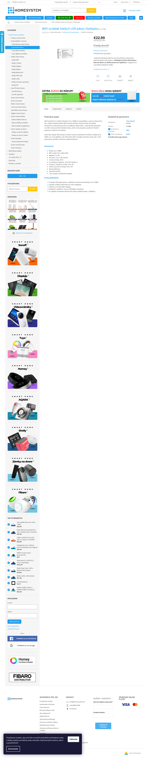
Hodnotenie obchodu (81, 2)
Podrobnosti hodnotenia (70, 32)
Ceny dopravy (44, 707)
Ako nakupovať (45, 713)
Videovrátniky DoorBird (20, 123)
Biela (128, 134)
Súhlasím (73, 739)
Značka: (87, 32)
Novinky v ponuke (15, 163)
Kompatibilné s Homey (19, 41)
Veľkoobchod (44, 716)
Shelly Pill (15, 85)
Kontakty (43, 733)
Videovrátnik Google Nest (20, 126)
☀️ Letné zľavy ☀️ (15, 157)
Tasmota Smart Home (18, 107)
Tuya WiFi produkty (18, 50)
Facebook (73, 709)
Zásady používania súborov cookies (49, 729)
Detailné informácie (100, 69)
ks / (22, 176)
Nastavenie (13, 749)
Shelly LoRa (16, 79)
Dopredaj (12, 160)
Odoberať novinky (103, 726)
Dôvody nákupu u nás (47, 710)
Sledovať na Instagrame (24, 233)
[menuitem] (15, 18)
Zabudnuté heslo (13, 629)
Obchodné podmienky (47, 719)
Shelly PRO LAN (17, 76)
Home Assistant (16, 101)
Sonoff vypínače (17, 94)
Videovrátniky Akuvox (19, 119)
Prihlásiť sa (14, 622)
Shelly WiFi (15, 60)
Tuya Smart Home (17, 47)
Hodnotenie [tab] (57, 109)
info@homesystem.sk (77, 702)
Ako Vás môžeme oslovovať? (103, 702)
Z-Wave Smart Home (18, 38)
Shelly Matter (16, 69)
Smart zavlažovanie (18, 145)
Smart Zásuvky (16, 148)
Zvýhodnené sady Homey (20, 44)
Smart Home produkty (16, 35)
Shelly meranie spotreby (20, 82)
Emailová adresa (99, 712)
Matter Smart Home (18, 104)
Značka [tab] (78, 109)
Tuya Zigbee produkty (19, 54)
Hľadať (91, 10)
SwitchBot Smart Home (19, 110)
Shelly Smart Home (17, 57)
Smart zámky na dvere (19, 129)
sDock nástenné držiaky (20, 141)
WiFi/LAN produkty (15, 151)
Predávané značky (61, 2)
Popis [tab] (46, 109)
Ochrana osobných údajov (49, 722)
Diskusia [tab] (69, 109)
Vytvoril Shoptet (135, 753)
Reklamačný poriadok (47, 725)
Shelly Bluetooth (17, 72)
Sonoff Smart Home (18, 88)
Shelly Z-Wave (16, 63)
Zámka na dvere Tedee (20, 135)
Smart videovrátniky (18, 116)
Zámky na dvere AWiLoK (20, 132)
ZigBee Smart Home (18, 113)
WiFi (127, 130)
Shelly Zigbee (16, 66)
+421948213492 (74, 705)
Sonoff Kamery (17, 91)
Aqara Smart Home (17, 98)
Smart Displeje (16, 138)
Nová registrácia (13, 626)
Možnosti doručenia (100, 51)
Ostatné (11, 154)
